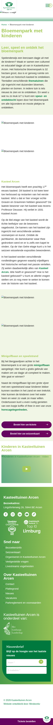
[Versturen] (41, 662)
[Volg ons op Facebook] (6, 514)
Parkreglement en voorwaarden (23, 602)
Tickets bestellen (27, 721)
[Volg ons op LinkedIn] (20, 514)
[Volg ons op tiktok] (34, 514)
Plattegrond (12, 588)
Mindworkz (34, 704)
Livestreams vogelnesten (20, 566)
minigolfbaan (42, 365)
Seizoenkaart (13, 552)
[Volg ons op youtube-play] (27, 514)
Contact (10, 584)
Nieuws (10, 593)
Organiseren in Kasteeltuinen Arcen (26, 557)
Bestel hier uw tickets (25, 424)
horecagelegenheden (14, 409)
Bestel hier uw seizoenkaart (25, 433)
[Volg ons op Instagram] (13, 514)
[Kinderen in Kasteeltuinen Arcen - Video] (26, 469)
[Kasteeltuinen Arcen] (17, 6)
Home (4, 24)
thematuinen (36, 80)
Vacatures (11, 598)
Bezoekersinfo (14, 547)
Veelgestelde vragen (17, 561)
